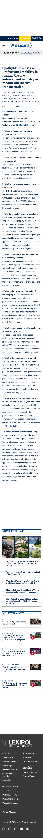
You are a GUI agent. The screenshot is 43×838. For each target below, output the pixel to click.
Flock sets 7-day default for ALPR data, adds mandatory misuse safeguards (23, 591)
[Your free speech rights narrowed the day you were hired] (35, 667)
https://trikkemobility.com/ (23, 125)
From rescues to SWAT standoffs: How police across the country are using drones (22, 563)
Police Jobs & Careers (10, 665)
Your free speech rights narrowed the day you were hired (14, 669)
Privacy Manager (9, 812)
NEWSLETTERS (13, 38)
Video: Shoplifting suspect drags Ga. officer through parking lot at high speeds (13, 637)
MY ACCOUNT (25, 38)
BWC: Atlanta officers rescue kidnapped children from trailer (14, 685)
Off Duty (5, 619)
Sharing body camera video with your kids (14, 623)
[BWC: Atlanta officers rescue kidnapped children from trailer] (35, 683)
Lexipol (18, 822)
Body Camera (7, 633)
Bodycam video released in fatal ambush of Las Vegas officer (23, 573)
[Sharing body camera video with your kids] (35, 622)
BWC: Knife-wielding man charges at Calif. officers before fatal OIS (13, 653)
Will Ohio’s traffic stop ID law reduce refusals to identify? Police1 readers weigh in (22, 601)
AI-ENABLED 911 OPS (30, 53)
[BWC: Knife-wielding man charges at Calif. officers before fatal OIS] (35, 651)
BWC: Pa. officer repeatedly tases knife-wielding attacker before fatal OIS (23, 582)
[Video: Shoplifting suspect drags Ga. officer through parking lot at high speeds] (35, 635)
